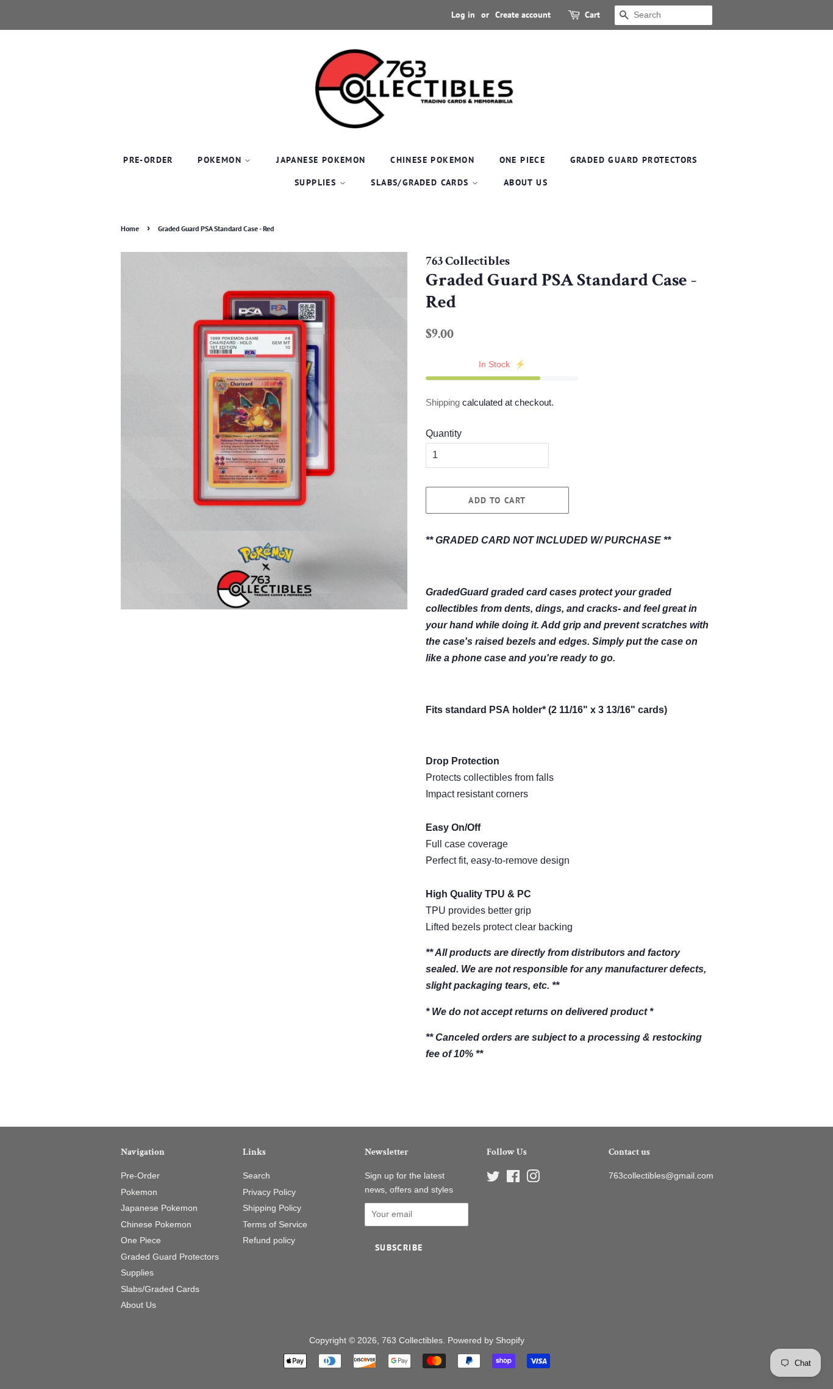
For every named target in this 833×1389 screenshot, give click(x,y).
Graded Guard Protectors (634, 159)
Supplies (317, 182)
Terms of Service (275, 1224)
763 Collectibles (412, 1340)
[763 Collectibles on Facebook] (513, 1178)
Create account (523, 14)
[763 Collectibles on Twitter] (493, 1178)
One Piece (522, 159)
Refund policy (269, 1240)
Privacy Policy (269, 1192)
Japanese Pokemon (320, 159)
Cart (592, 14)
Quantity (444, 433)
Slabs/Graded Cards (421, 182)
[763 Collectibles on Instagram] (533, 1178)
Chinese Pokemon (432, 159)
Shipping (443, 402)
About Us (526, 182)
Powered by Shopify (486, 1340)
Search (256, 1175)
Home (130, 228)
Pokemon (221, 159)
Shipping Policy (272, 1208)
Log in (463, 14)
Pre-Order (148, 159)
